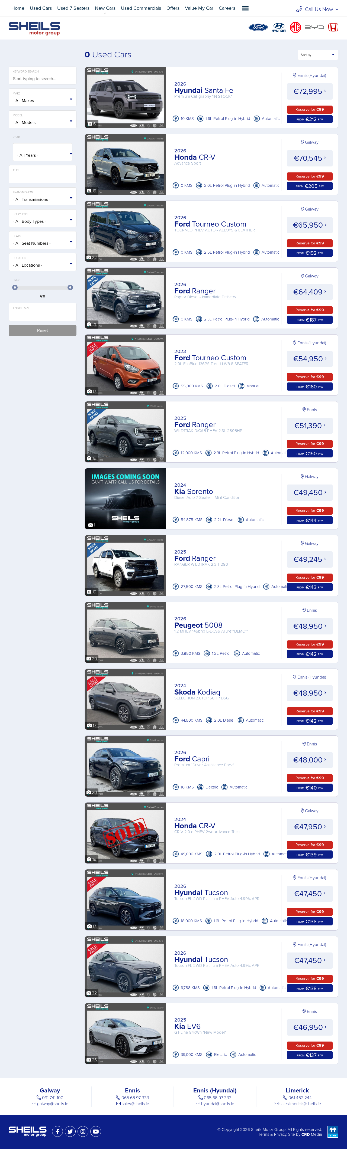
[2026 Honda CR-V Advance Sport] (125, 191)
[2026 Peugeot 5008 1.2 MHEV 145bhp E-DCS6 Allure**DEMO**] (125, 659)
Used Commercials (141, 8)
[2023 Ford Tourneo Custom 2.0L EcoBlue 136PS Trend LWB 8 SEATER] (125, 392)
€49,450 (309, 492)
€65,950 (309, 225)
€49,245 (309, 559)
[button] (245, 8)
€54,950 (309, 359)
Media (311, 1134)
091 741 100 (52, 1098)
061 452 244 (300, 1098)
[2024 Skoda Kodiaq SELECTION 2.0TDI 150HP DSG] (125, 726)
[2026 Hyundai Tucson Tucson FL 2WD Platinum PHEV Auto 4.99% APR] (125, 927)
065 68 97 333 (135, 1098)
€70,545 (309, 158)
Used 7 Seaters (73, 8)
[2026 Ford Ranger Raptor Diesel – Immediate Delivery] (125, 325)
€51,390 (309, 425)
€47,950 (309, 827)
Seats (17, 236)
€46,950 (309, 1027)
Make (16, 93)
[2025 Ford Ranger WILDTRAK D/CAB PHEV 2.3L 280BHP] (125, 459)
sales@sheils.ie (135, 1104)
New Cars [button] (105, 8)
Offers (172, 8)
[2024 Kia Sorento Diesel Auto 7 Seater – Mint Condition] (125, 526)
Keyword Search (26, 71)
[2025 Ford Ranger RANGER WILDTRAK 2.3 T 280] (125, 592)
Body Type (20, 214)
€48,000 (308, 760)
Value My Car (199, 8)
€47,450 (309, 893)
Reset (42, 330)
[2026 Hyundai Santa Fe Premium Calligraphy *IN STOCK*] (125, 124)
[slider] (15, 287)
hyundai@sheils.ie (217, 1104)
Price (16, 280)
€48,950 (308, 626)
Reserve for (309, 109)
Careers (227, 8)
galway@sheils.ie (52, 1104)
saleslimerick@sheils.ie (300, 1104)
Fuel (16, 170)
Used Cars (41, 8)
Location (20, 258)
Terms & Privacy (272, 1134)
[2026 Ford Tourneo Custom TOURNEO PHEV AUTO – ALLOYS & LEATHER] (125, 258)
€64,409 (308, 292)
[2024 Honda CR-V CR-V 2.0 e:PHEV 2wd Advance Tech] (125, 860)
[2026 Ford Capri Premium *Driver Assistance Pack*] (125, 793)
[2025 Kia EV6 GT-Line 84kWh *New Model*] (125, 1060)
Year (16, 137)
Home (17, 8)
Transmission (23, 192)
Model (18, 115)
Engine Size (21, 308)
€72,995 (309, 91)
